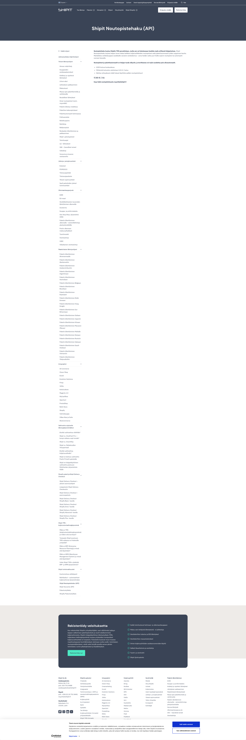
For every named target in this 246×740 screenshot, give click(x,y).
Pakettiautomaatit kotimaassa (70, 114)
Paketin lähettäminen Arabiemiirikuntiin (67, 267)
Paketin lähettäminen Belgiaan (70, 283)
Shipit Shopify (130, 10)
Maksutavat (64, 88)
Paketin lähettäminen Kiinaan (70, 322)
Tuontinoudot (64, 234)
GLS (125, 700)
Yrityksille (83, 681)
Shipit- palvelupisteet (67, 137)
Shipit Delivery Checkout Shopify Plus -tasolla (68, 517)
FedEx (126, 697)
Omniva (126, 711)
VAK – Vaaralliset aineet (68, 147)
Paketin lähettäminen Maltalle (70, 331)
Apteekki (83, 708)
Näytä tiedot (73, 736)
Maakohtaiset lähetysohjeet (67, 249)
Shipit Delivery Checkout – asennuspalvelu (69, 494)
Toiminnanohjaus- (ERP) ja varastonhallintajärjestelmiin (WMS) (89, 694)
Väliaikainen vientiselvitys (69, 245)
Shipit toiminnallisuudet (66, 569)
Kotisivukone (64, 389)
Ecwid (62, 376)
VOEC (61, 241)
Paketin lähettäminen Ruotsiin (70, 338)
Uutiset (128, 2)
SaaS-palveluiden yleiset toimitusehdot (68, 184)
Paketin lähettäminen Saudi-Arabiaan (69, 346)
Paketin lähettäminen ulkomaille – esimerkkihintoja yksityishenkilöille (70, 222)
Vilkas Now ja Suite (66, 417)
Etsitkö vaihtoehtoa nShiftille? (70, 432)
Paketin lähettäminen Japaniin (70, 319)
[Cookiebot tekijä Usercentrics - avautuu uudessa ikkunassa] (56, 736)
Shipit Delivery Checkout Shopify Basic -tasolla (68, 500)
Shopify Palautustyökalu (68, 594)
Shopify (62, 410)
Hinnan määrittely (66, 66)
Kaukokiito (127, 703)
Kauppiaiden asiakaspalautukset (66, 71)
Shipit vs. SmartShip (66, 442)
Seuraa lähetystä (159, 2)
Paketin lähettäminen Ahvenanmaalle (67, 255)
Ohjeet (110, 10)
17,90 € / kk (99, 77)
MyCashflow (64, 396)
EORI (61, 195)
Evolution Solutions (66, 379)
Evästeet (63, 166)
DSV (125, 695)
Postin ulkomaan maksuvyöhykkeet (66, 229)
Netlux (126, 708)
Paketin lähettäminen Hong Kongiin (69, 305)
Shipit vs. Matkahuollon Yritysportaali (68, 446)
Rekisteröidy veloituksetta (88, 626)
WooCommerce (65, 421)
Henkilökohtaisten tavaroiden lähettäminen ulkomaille (70, 203)
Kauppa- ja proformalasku (69, 211)
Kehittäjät (149, 706)
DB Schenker (128, 689)
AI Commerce (64, 369)
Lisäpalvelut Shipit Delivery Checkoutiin (69, 488)
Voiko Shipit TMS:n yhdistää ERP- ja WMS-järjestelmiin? (69, 563)
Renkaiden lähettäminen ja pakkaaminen (69, 132)
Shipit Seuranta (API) (67, 587)
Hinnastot (100, 10)
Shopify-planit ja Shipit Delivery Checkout (69, 475)
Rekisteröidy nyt (76, 653)
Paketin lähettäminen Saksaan (70, 342)
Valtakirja (63, 151)
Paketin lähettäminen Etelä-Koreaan (69, 299)
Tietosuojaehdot (65, 173)
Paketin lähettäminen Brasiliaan (67, 287)
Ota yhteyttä (119, 10)
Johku (62, 386)
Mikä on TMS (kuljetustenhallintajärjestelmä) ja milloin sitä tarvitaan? (70, 532)
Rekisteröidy (181, 10)
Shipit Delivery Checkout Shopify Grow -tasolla (68, 505)
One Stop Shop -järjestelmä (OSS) (69, 216)
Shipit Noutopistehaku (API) (123, 28)
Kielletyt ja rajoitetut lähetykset (67, 77)
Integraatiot (62, 364)
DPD (125, 692)
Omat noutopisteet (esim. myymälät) (68, 102)
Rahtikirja (63, 124)
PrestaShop (64, 403)
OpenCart (63, 400)
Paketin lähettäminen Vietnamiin (67, 352)
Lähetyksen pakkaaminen (68, 85)
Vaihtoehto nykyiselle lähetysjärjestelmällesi (66, 426)
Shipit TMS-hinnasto (87, 718)
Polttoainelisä (64, 117)
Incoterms (63, 208)
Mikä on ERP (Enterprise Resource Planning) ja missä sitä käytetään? (69, 548)
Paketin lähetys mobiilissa (69, 107)
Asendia (126, 681)
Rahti (82, 705)
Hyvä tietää (149, 678)
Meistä (148, 681)
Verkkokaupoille (85, 684)
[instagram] (63, 711)
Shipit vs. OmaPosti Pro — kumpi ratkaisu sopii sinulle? (69, 437)
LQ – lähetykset (65, 144)
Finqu (61, 383)
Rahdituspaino (65, 121)
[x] (71, 711)
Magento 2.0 (64, 393)
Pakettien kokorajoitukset (68, 110)
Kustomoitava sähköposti (68, 574)
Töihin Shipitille (151, 700)
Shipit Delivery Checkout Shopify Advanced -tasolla (69, 511)
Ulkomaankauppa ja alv (66, 190)
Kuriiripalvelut (85, 702)
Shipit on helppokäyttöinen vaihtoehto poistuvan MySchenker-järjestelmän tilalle (69, 466)
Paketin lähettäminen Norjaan (70, 335)
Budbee (126, 686)
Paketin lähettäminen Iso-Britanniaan (69, 311)
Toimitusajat (64, 140)
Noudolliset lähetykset (67, 97)
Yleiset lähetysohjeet (65, 61)
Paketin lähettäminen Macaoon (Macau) (70, 327)
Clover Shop (64, 372)
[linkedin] (67, 711)
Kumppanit (149, 703)
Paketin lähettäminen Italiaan (70, 315)
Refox (104, 714)
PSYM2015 (63, 169)
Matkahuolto (128, 706)
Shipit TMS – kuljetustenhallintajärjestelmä (68, 524)
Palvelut (89, 10)
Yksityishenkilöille (86, 686)
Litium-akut (64, 81)
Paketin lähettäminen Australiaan (67, 278)
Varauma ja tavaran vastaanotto (66, 155)
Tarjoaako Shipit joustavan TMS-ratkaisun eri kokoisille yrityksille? (69, 540)
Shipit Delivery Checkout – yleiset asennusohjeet (69, 482)
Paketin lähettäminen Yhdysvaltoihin (67, 358)
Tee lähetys (81, 10)
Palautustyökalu (65, 590)
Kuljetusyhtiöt (84, 699)
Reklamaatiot (64, 127)
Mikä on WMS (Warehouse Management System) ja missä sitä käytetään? (70, 556)
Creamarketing (107, 686)
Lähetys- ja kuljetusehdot (67, 161)
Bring (125, 684)
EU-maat (63, 198)
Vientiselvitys (64, 238)
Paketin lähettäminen (174, 678)
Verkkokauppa (119, 2)
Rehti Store (63, 407)
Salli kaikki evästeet (186, 724)
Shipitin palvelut (85, 678)
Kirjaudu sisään (172, 2)
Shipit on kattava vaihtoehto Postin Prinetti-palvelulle (69, 458)
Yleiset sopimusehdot (67, 180)
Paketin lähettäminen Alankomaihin (67, 261)
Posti (125, 714)
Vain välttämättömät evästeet (186, 730)
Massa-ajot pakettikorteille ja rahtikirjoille (70, 93)
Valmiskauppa (64, 414)
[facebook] (60, 711)
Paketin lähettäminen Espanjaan (67, 293)
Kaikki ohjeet (65, 51)
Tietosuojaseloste (66, 176)
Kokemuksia (150, 689)
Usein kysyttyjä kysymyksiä (143, 2)
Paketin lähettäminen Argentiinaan (67, 272)
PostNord (127, 717)
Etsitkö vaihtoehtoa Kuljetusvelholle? (66, 452)
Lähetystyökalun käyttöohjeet (68, 57)
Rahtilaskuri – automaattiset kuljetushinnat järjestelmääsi (70, 579)
